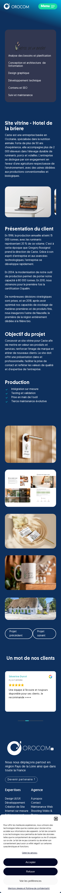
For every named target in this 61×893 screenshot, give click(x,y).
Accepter (31, 862)
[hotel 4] (30, 488)
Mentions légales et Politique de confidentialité (29, 889)
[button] (56, 818)
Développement (15, 803)
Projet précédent (16, 633)
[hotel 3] (30, 444)
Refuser (30, 871)
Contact (36, 803)
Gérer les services (29, 853)
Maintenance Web (42, 807)
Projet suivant (41, 633)
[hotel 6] (30, 531)
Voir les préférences (30, 880)
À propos (36, 798)
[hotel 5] (30, 572)
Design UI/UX (13, 798)
